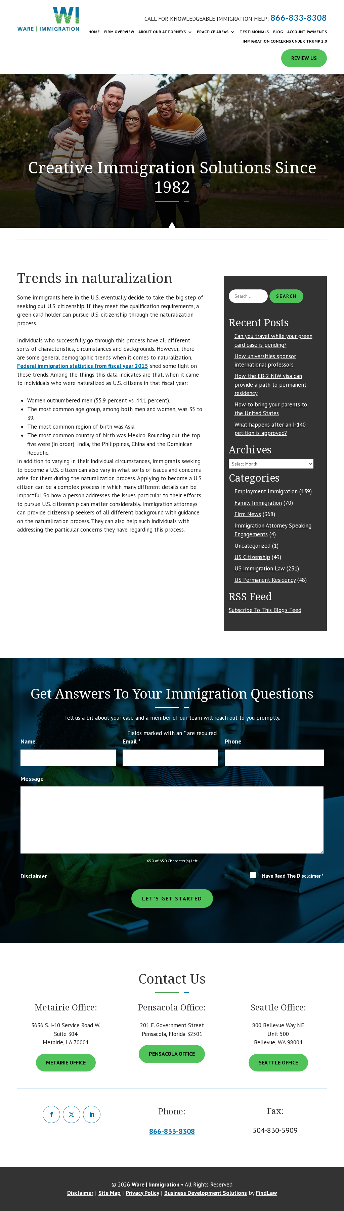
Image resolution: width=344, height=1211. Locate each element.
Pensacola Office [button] (172, 1053)
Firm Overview (119, 32)
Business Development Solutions (205, 1193)
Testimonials (254, 32)
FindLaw (266, 1193)
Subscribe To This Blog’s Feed (265, 610)
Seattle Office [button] (278, 1062)
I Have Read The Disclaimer (291, 876)
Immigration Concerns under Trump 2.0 (285, 41)
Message (32, 778)
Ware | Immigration (155, 1184)
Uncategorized (252, 545)
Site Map (109, 1193)
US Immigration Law (259, 568)
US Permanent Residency (265, 580)
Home (94, 32)
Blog (278, 32)
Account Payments (307, 32)
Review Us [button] (304, 58)
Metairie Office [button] (66, 1062)
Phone (233, 741)
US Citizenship (252, 557)
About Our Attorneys (162, 32)
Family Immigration (258, 502)
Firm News (247, 514)
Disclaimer (33, 876)
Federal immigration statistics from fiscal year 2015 (82, 366)
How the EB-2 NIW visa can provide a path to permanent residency (270, 384)
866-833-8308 (298, 17)
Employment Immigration (266, 491)
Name (28, 741)
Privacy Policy (142, 1193)
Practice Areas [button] (212, 32)
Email (131, 741)
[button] (335, 1182)
